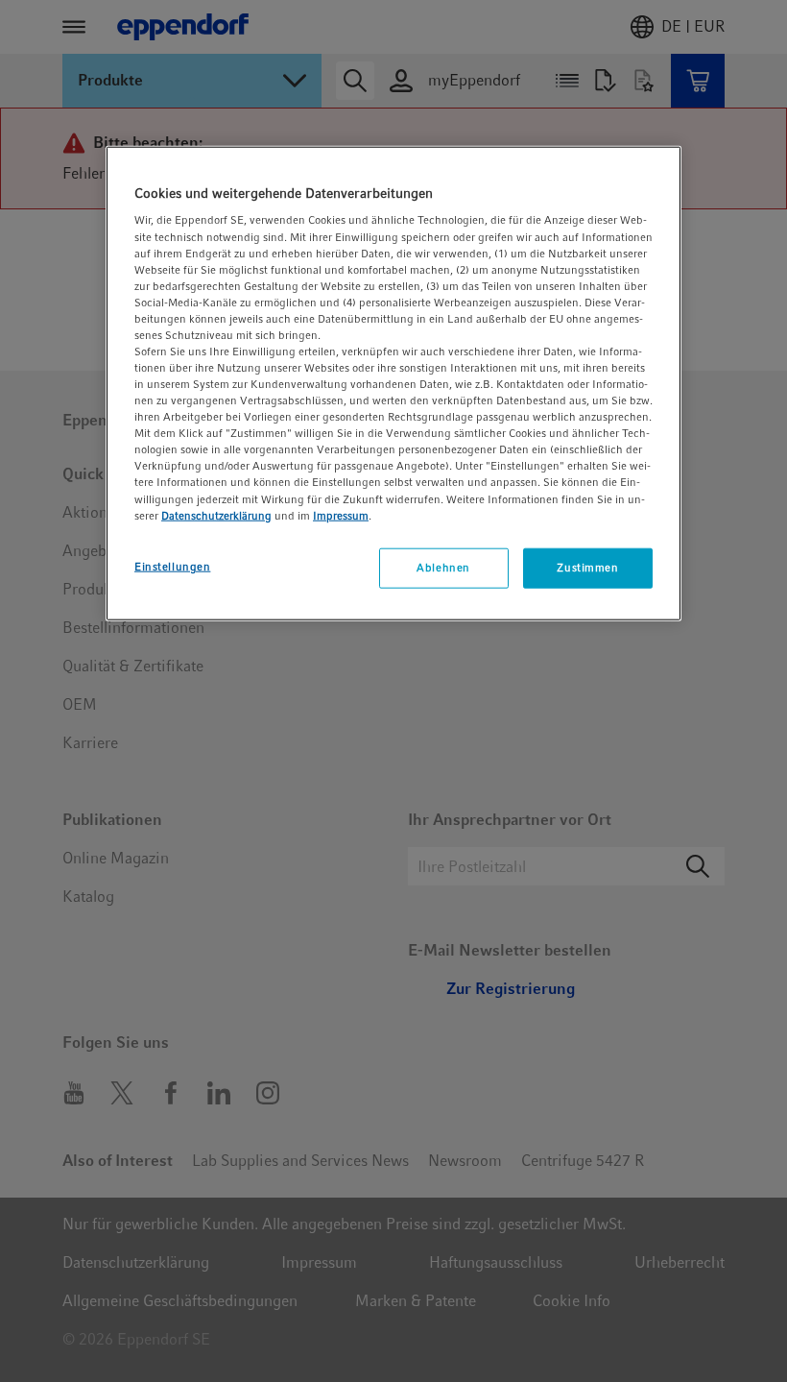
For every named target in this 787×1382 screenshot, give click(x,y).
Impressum (341, 514)
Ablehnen (443, 566)
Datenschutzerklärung (216, 514)
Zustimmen (587, 566)
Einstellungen (172, 565)
